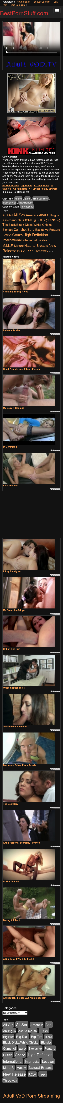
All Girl (7, 214)
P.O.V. (21, 251)
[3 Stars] (7, 192)
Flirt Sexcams (24, 1)
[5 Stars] (11, 192)
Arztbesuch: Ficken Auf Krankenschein (24, 997)
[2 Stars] (5, 192)
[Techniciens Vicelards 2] (31, 709)
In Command (10, 446)
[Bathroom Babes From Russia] (31, 748)
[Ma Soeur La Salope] (31, 592)
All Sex (18, 198)
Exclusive (42, 229)
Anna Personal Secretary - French (21, 842)
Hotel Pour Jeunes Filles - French (21, 369)
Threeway (41, 251)
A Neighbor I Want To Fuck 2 (19, 959)
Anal (42, 214)
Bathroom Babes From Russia (19, 765)
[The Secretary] (31, 786)
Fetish (7, 234)
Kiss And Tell (10, 485)
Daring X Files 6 (11, 920)
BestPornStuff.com (24, 13)
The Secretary (10, 803)
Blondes (7, 229)
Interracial (29, 239)
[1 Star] (3, 192)
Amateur (32, 215)
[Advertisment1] (31, 93)
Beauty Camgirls (42, 1)
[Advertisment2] (31, 136)
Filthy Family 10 (12, 571)
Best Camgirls (17, 4)
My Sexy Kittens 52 (13, 407)
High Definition (40, 198)
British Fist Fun (11, 648)
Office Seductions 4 (14, 687)
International (9, 202)
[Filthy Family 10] (31, 554)
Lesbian (43, 239)
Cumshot (20, 229)
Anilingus (53, 215)
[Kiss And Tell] (31, 468)
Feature (54, 229)
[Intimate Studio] (31, 313)
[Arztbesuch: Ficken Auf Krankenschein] (31, 980)
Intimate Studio (11, 330)
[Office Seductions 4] (31, 670)
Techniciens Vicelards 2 (16, 726)
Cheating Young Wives (15, 291)
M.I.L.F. (7, 245)
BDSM (26, 220)
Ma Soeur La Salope (14, 610)
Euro (27, 198)
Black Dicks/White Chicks (34, 224)
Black (12, 224)
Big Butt (36, 220)
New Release (26, 202)
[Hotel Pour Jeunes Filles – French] (31, 351)
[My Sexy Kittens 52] (31, 390)
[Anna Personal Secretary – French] (31, 825)
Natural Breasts (36, 245)
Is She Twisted (11, 881)
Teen (29, 250)
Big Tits (36, 1036)
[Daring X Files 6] (31, 903)
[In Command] (31, 429)
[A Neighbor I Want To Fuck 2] (31, 941)
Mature (19, 245)
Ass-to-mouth (11, 220)
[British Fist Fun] (31, 631)
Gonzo (17, 234)
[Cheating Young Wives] (31, 274)
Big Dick (48, 219)
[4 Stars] (9, 192)
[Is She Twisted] (31, 864)
